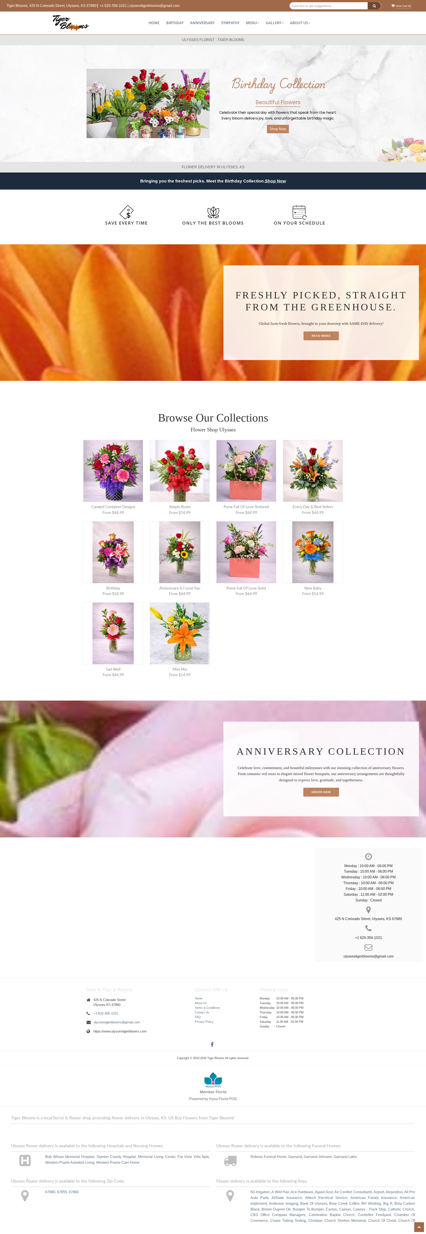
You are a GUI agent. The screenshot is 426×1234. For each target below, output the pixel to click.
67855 (62, 1192)
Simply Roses (180, 507)
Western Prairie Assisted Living (69, 1162)
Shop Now (278, 129)
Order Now (321, 792)
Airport (379, 1192)
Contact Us (202, 1012)
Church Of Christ (382, 1220)
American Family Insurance (374, 1198)
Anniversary (202, 22)
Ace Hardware (302, 1192)
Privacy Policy (204, 1021)
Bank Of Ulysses (313, 1203)
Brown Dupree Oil (276, 1209)
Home (154, 22)
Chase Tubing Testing (288, 1220)
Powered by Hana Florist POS (213, 1099)
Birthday (174, 22)
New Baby (312, 588)
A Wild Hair (280, 1192)
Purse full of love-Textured (246, 507)
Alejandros (394, 1192)
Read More (321, 335)
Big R (387, 1203)
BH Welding (371, 1203)
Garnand (295, 1157)
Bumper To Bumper (308, 1209)
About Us (201, 1003)
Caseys (345, 1209)
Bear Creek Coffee (344, 1203)
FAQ (198, 1017)
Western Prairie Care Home (118, 1162)
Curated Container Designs (113, 507)
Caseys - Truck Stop (369, 1209)
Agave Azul (324, 1192)
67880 (50, 1192)
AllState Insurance (287, 1198)
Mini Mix (180, 669)
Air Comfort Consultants (353, 1192)
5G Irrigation (260, 1192)
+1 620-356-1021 (113, 6)
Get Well (113, 669)
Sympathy (230, 22)
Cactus (331, 1209)
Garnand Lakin (345, 1157)
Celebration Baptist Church (332, 1215)
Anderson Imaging (283, 1203)
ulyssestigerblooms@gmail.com (154, 6)
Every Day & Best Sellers (313, 507)
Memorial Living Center (156, 1157)
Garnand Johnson (318, 1157)
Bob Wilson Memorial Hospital (69, 1157)
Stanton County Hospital (116, 1157)
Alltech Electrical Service (326, 1198)
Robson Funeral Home (268, 1157)
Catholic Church (401, 1209)
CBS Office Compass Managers (277, 1215)
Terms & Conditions (207, 1007)
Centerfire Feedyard (374, 1215)
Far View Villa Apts (193, 1157)
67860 (74, 1192)
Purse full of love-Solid (246, 588)
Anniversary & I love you (179, 588)
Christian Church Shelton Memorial (337, 1220)
